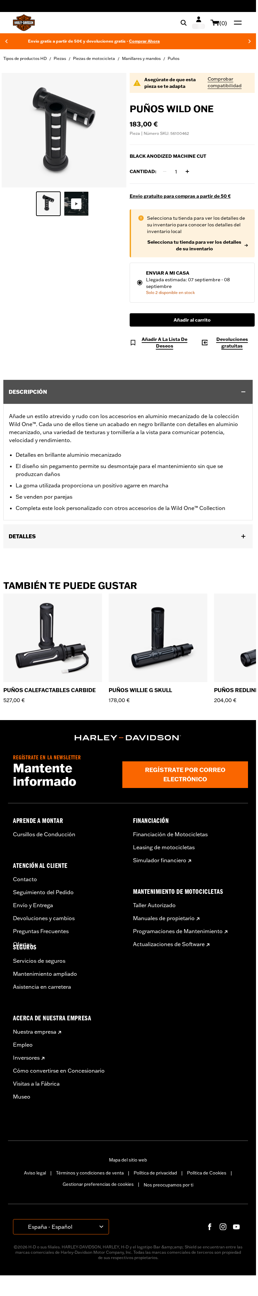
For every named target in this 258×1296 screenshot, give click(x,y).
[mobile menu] (236, 22)
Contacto (25, 879)
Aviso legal (35, 1172)
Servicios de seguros (39, 960)
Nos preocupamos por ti (168, 1184)
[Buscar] (183, 22)
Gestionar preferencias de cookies (98, 1184)
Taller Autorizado (154, 905)
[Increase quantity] (187, 171)
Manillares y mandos (141, 58)
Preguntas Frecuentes (41, 931)
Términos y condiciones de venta (90, 1172)
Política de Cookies (206, 1172)
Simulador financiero (159, 860)
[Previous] (6, 41)
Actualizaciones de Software (169, 944)
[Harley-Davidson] (128, 737)
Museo (21, 1096)
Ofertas (22, 944)
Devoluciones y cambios (44, 918)
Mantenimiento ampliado (45, 973)
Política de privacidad (155, 1172)
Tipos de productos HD (25, 58)
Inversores (26, 1057)
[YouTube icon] (236, 1227)
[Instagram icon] (223, 1227)
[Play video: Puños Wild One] (76, 204)
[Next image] (113, 130)
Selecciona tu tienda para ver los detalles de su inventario (194, 245)
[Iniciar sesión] (198, 22)
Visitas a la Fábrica (36, 1083)
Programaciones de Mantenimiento (178, 931)
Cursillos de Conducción (44, 834)
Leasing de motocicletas (164, 847)
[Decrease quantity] (164, 171)
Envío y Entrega (33, 905)
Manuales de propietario (164, 918)
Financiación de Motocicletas (170, 834)
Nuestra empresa (34, 1031)
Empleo (23, 1044)
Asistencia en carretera (42, 986)
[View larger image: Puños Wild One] (64, 129)
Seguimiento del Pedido (43, 892)
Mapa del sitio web (128, 1160)
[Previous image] (15, 130)
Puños (173, 58)
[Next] (249, 41)
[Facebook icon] (210, 1227)
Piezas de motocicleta (94, 58)
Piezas (60, 58)
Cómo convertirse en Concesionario (59, 1070)
